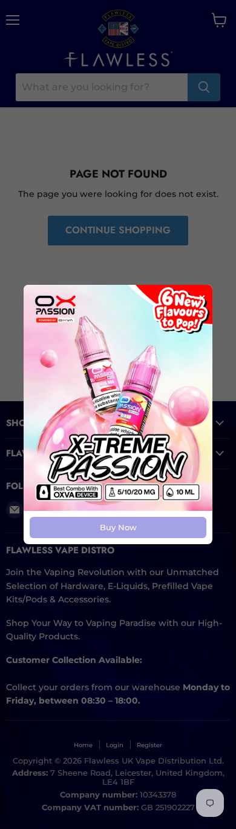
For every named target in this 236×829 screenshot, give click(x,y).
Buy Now (118, 527)
